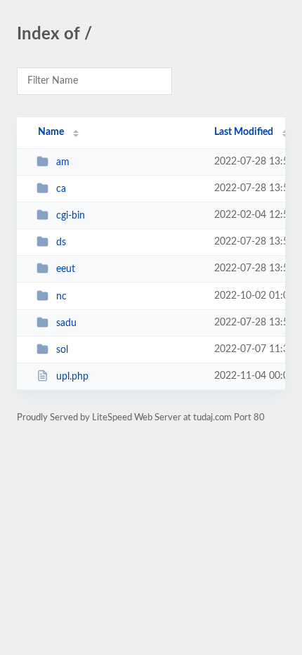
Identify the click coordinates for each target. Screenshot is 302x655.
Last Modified (243, 132)
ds (61, 242)
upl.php (72, 377)
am (63, 162)
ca (61, 189)
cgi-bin (70, 216)
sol (62, 350)
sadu (66, 323)
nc (61, 296)
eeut (65, 269)
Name (51, 132)
